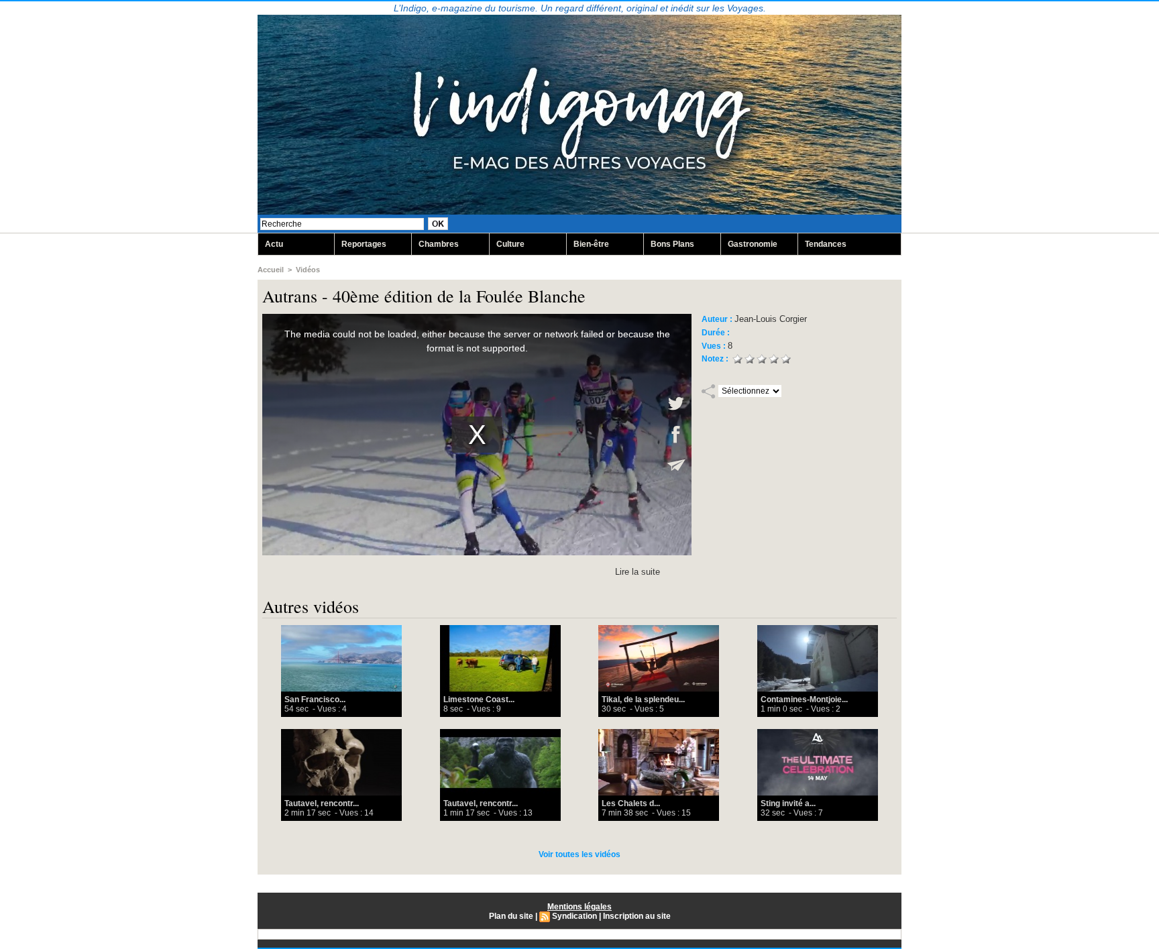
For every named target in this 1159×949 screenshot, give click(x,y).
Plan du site (511, 916)
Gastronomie (752, 244)
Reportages (363, 244)
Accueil (271, 270)
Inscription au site (637, 916)
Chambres (439, 244)
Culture (510, 244)
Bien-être (591, 244)
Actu (274, 244)
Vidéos (308, 270)
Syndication (574, 916)
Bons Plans (672, 244)
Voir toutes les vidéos (579, 854)
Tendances (825, 244)
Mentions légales (579, 906)
